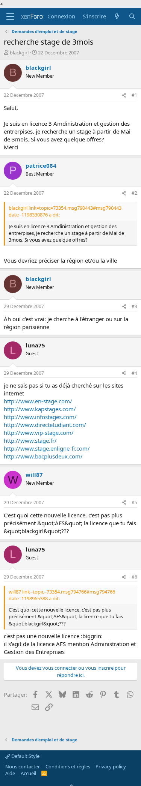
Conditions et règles (67, 766)
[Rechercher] (132, 16)
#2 (134, 193)
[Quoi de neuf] (117, 16)
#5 (134, 502)
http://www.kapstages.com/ (40, 409)
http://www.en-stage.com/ (38, 401)
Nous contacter (22, 766)
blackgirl (19, 52)
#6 (134, 577)
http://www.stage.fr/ (30, 440)
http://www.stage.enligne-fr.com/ (47, 448)
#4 (134, 373)
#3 (134, 306)
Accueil (28, 773)
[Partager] (124, 95)
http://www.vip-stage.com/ (39, 432)
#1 (134, 95)
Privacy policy (111, 766)
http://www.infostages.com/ (40, 417)
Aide (10, 773)
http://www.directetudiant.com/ (45, 424)
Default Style (24, 756)
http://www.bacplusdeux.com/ (43, 456)
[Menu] (10, 16)
